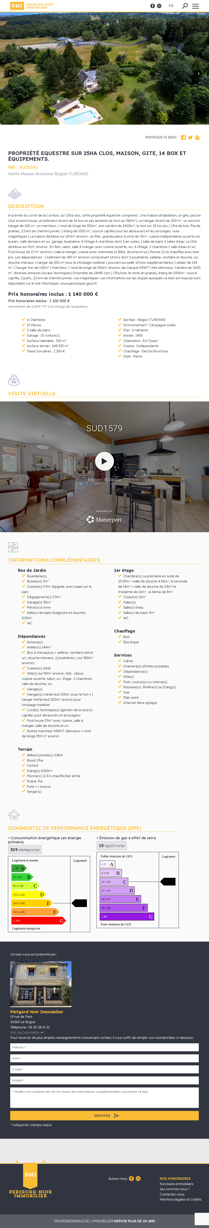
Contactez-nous (172, 1194)
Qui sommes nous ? (175, 1189)
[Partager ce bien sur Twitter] (190, 137)
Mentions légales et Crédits (180, 1199)
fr (171, 6)
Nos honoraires (175, 1179)
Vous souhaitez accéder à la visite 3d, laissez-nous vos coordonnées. (104, 466)
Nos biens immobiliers (176, 1184)
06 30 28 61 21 (39, 1027)
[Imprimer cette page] (197, 137)
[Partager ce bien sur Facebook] (183, 137)
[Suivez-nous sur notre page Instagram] (138, 1178)
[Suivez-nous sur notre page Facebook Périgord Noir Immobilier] (131, 1178)
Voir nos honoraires (25, 1032)
